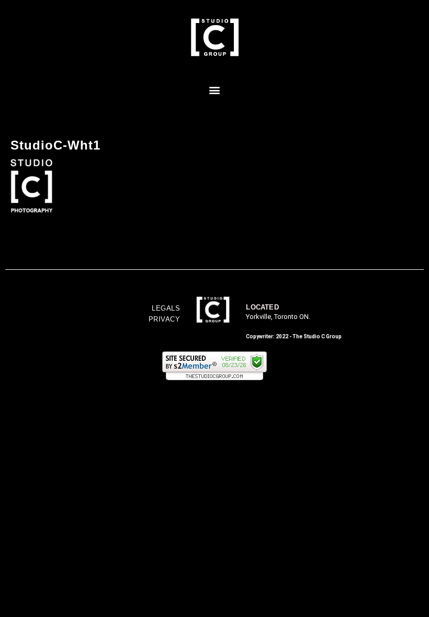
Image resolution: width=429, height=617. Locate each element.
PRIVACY (164, 319)
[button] (214, 89)
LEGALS (166, 308)
